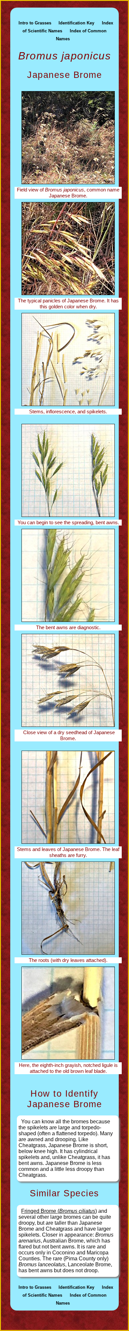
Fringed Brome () (59, 1211)
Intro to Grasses (35, 22)
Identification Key (76, 22)
